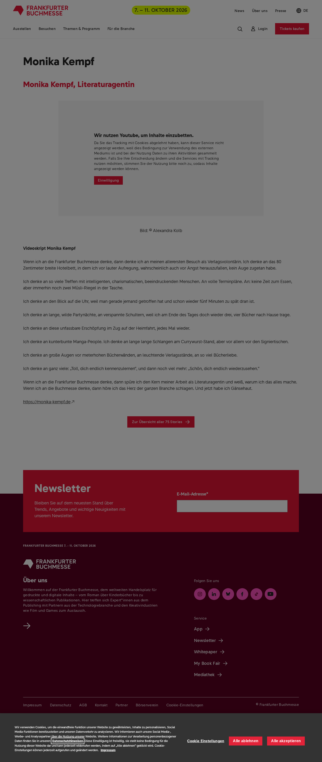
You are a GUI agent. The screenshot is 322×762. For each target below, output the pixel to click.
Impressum (108, 750)
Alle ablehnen (245, 741)
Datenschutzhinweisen (67, 741)
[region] (161, 737)
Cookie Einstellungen (205, 741)
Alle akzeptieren (286, 741)
